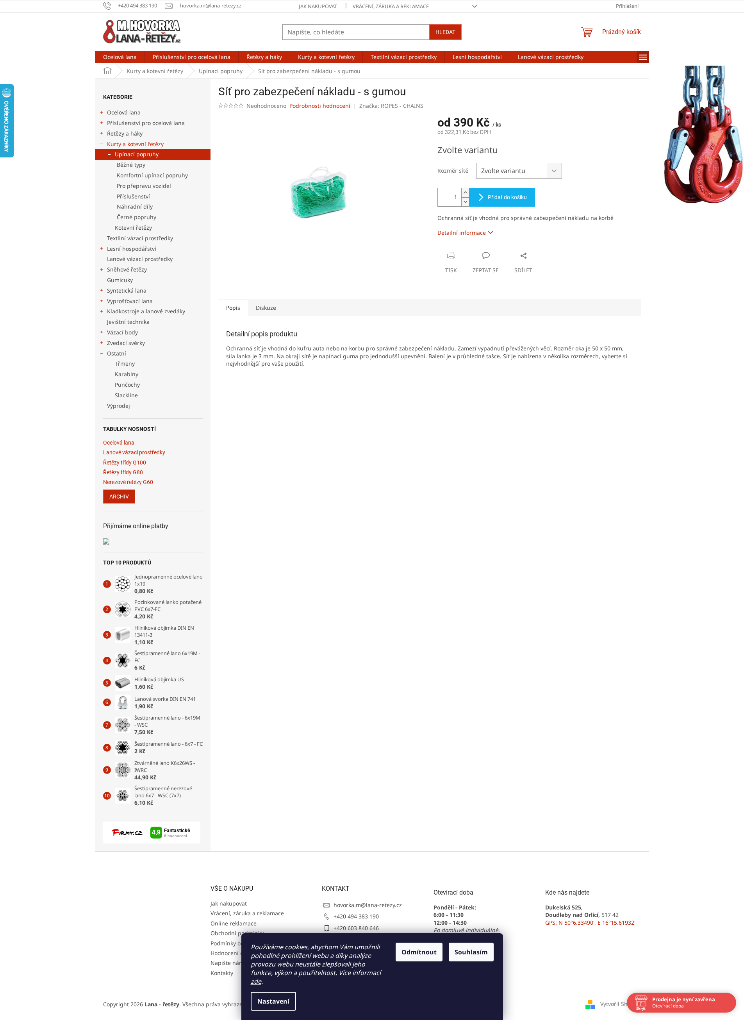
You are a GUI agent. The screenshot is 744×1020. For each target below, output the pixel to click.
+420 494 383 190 (356, 916)
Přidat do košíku (507, 197)
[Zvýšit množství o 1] (465, 192)
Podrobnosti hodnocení (319, 105)
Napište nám (227, 962)
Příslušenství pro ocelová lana (146, 123)
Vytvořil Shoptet (620, 1003)
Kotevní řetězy (133, 227)
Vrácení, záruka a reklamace (391, 6)
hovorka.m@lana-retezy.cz (368, 905)
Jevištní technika (128, 321)
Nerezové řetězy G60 (128, 482)
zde (256, 981)
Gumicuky (120, 280)
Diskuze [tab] (266, 307)
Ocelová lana (124, 112)
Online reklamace (234, 923)
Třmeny (125, 363)
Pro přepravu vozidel (144, 185)
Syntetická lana (126, 290)
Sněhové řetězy (127, 269)
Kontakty (222, 973)
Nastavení (273, 1001)
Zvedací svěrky (126, 343)
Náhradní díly (135, 206)
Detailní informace (461, 232)
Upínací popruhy (137, 154)
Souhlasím (471, 952)
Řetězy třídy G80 (123, 472)
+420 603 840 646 (356, 928)
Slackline (126, 395)
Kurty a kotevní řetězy (135, 144)
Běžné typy (131, 164)
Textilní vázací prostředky (140, 238)
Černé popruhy (136, 217)
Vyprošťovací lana (130, 301)
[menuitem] (120, 57)
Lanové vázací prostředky (140, 259)
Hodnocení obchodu (237, 953)
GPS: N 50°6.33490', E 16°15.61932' (590, 922)
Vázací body (122, 332)
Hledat (445, 32)
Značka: (391, 105)
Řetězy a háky (125, 133)
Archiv (119, 496)
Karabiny (126, 374)
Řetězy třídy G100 (124, 463)
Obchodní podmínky (237, 933)
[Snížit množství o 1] (465, 201)
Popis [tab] (233, 307)
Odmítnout (419, 952)
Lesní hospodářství (131, 248)
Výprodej (118, 405)
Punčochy (127, 384)
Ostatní (116, 353)
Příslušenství (133, 196)
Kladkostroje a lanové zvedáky (146, 311)
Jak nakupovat (318, 6)
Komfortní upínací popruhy (152, 175)
